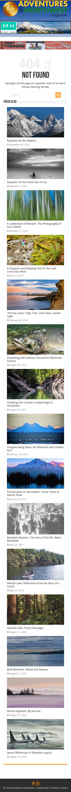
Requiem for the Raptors (21, 140)
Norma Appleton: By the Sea (23, 711)
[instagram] (38, 784)
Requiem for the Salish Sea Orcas (27, 182)
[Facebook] (33, 784)
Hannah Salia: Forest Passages (25, 628)
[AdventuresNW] (35, 8)
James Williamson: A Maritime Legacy (29, 752)
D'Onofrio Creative (58, 788)
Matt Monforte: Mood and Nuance (27, 669)
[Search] (58, 95)
